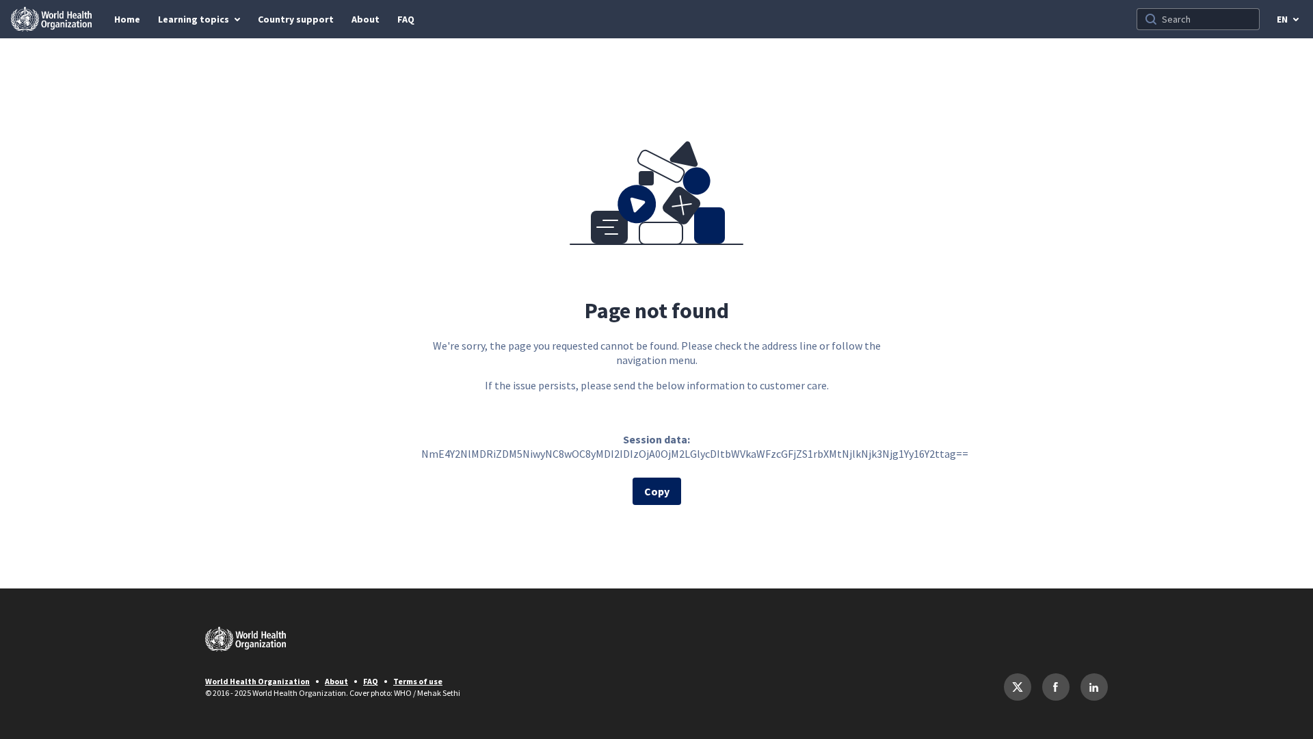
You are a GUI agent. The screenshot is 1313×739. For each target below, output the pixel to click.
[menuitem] (127, 19)
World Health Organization (257, 681)
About (336, 681)
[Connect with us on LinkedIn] (1094, 687)
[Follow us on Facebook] (1056, 687)
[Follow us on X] (1017, 687)
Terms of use (417, 681)
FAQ (370, 681)
